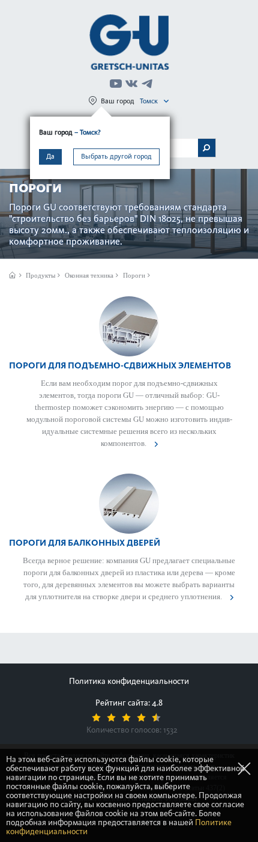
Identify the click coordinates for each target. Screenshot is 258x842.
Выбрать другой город (116, 156)
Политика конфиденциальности (129, 681)
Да (50, 156)
